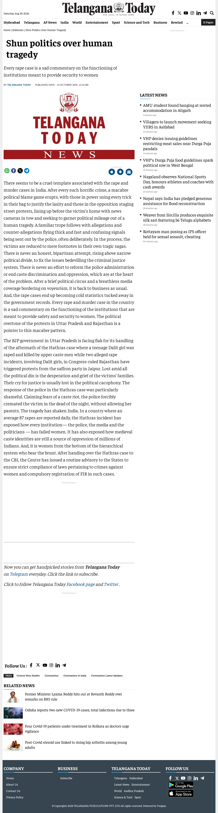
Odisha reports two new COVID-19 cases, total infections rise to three (80, 709)
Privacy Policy (14, 797)
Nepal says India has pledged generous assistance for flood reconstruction (177, 200)
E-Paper (208, 22)
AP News (50, 22)
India (64, 22)
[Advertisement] (69, 625)
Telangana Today (19, 85)
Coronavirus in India (74, 675)
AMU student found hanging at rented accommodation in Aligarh (177, 107)
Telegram (19, 574)
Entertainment (97, 22)
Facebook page (80, 584)
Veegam (161, 805)
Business (160, 22)
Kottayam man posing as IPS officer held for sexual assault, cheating (174, 234)
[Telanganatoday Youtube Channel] (45, 665)
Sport (116, 22)
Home (7, 30)
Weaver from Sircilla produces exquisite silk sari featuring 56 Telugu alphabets (178, 217)
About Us (12, 784)
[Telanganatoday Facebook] (31, 665)
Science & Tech (123, 797)
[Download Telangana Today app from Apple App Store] (112, 172)
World (77, 22)
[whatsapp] (7, 170)
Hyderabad (12, 22)
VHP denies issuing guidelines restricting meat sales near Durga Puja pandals (177, 143)
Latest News (153, 94)
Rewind (177, 22)
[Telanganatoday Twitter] (38, 665)
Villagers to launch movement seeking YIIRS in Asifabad (177, 124)
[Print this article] (129, 172)
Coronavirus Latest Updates (107, 675)
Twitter (111, 584)
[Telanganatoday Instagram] (51, 665)
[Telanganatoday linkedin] (58, 665)
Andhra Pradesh (134, 791)
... (187, 22)
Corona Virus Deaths (28, 675)
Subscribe (66, 778)
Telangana (32, 22)
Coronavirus (52, 675)
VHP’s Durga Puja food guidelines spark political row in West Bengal (178, 162)
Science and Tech (137, 22)
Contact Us (13, 791)
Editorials (18, 30)
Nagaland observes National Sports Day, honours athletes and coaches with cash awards (178, 181)
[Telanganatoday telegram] (64, 665)
